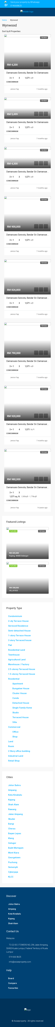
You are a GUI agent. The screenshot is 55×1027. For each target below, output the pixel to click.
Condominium (15, 616)
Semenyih (13, 867)
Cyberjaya (13, 872)
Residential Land (16, 650)
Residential (13, 679)
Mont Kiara (13, 852)
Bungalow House (20, 688)
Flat (10, 645)
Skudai (11, 819)
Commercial (14, 727)
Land (10, 741)
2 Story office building (19, 751)
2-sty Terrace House (18, 621)
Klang (11, 838)
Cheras (11, 828)
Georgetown (14, 857)
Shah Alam (13, 804)
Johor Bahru (14, 785)
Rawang (12, 809)
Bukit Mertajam (15, 848)
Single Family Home (22, 707)
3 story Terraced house (19, 640)
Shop (14, 736)
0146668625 (16, 6)
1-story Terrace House (19, 635)
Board (11, 978)
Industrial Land (15, 756)
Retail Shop (14, 760)
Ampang (12, 790)
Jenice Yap (14, 89)
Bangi (11, 824)
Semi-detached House (19, 630)
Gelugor (12, 843)
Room (11, 746)
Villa (14, 722)
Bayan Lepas (14, 833)
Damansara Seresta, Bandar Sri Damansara (27, 72)
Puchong (12, 862)
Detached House (20, 703)
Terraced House (20, 717)
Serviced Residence (18, 626)
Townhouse (14, 654)
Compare (12, 983)
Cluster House (19, 693)
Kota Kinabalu (15, 795)
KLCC (10, 877)
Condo (15, 698)
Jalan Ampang (15, 814)
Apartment (17, 683)
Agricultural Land (17, 659)
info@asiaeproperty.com (20, 962)
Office (15, 732)
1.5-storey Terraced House (21, 674)
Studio (15, 712)
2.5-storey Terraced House (21, 669)
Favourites (13, 988)
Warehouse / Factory (18, 664)
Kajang (11, 799)
